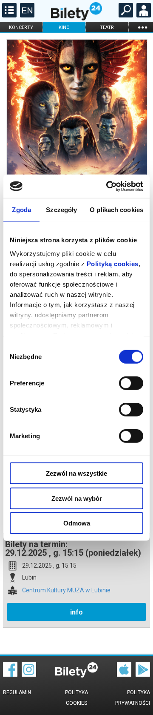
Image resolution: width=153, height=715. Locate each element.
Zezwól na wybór (76, 498)
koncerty (21, 27)
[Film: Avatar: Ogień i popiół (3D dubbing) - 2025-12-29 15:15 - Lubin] (76, 141)
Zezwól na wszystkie (76, 473)
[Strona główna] (76, 18)
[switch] (131, 383)
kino (64, 27)
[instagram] (29, 674)
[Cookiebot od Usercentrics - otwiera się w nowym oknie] (108, 186)
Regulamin (17, 692)
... (142, 27)
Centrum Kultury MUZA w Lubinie (66, 590)
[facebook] (10, 674)
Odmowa (76, 523)
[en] (26, 15)
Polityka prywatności (132, 697)
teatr (107, 27)
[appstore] (124, 674)
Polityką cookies (113, 263)
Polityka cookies (76, 697)
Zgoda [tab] (21, 209)
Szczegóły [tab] (61, 209)
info (76, 612)
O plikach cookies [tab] (116, 209)
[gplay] (143, 674)
